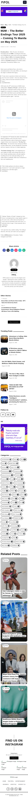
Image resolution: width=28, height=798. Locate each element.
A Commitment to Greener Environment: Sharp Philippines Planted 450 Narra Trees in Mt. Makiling (13, 309)
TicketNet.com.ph (10, 60)
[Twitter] (16, 789)
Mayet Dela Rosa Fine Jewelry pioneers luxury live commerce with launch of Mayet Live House (14, 677)
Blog (6, 24)
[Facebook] (3, 415)
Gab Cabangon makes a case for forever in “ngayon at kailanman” (14, 593)
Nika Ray (7, 688)
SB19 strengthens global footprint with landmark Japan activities (14, 636)
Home (2, 24)
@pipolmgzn (14, 753)
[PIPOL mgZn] (5, 2)
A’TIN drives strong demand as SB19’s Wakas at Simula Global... (18, 350)
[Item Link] (4, 339)
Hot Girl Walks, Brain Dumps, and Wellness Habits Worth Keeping (13, 362)
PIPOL (6, 560)
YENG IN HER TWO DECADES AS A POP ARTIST (16, 387)
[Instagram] (8, 415)
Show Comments (14, 322)
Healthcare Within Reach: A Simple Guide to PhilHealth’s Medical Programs (14, 721)
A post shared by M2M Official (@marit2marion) (14, 133)
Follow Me (14, 269)
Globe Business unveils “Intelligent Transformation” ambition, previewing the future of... (18, 399)
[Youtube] (13, 415)
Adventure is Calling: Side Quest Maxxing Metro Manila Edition (18, 338)
